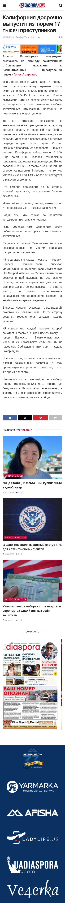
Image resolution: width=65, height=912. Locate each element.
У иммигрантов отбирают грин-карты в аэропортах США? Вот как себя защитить (32, 610)
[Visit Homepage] (32, 5)
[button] (32, 684)
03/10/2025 (9, 620)
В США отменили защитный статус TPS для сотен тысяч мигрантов (32, 546)
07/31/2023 (9, 492)
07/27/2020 (8, 37)
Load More (32, 631)
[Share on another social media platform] (56, 417)
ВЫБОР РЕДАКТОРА (15, 537)
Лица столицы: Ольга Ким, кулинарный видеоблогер (32, 485)
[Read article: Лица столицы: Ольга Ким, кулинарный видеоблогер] (32, 457)
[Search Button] (60, 5)
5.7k (20, 620)
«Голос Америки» (24, 74)
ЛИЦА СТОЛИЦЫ (14, 475)
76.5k (20, 492)
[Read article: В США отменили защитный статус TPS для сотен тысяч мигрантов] (32, 519)
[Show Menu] (4, 5)
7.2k (20, 554)
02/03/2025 (9, 554)
